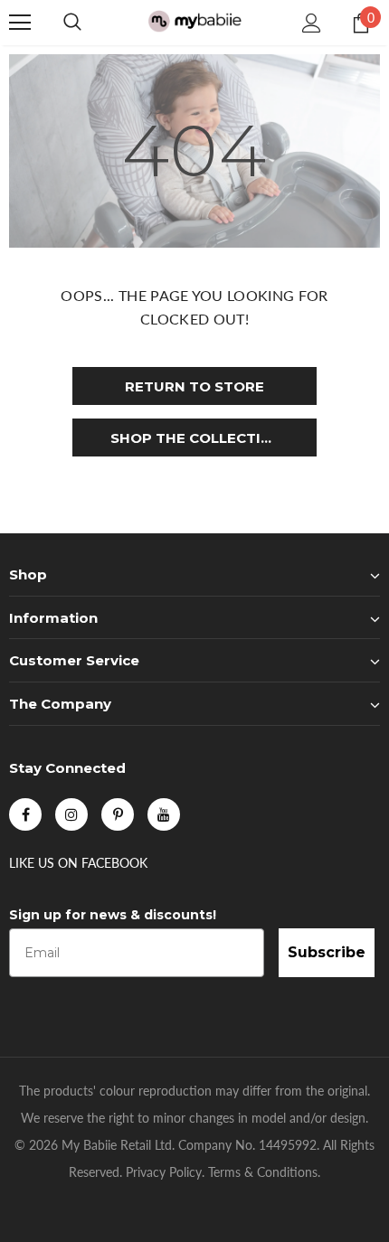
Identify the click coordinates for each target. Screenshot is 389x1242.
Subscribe (326, 952)
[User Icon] (311, 23)
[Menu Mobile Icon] (20, 22)
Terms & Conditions (263, 1172)
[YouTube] (163, 814)
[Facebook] (25, 814)
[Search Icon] (72, 23)
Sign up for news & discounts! (112, 915)
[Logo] (194, 22)
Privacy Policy (164, 1172)
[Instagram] (71, 814)
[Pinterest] (117, 814)
